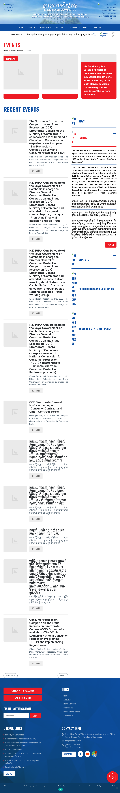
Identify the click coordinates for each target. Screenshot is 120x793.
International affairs (78, 27)
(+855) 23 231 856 (72, 744)
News (82, 121)
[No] (117, 788)
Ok (61, 789)
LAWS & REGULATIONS (22, 697)
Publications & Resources (22, 690)
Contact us (68, 754)
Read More (36, 171)
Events (83, 138)
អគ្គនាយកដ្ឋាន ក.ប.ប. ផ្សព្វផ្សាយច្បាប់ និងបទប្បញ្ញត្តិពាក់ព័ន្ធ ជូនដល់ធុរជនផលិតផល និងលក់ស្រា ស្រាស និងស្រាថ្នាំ (93, 213)
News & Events (45, 27)
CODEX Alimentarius (13, 749)
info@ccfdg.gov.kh (73, 740)
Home (21, 27)
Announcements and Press (95, 329)
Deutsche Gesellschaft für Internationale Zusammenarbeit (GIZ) (23, 744)
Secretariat (60, 27)
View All (111, 244)
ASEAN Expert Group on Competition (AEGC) (23, 761)
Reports (84, 260)
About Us (31, 27)
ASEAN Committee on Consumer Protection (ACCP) (23, 755)
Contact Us (96, 27)
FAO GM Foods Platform (15, 767)
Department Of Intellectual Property (20, 738)
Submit (35, 715)
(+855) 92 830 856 (73, 747)
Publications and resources (96, 289)
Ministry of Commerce (14, 734)
